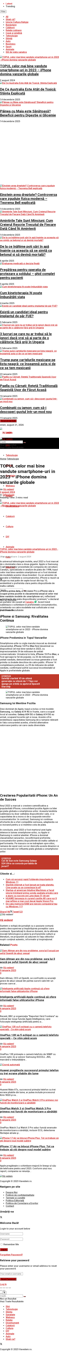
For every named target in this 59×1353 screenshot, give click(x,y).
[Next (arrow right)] (4, 1290)
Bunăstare (11, 25)
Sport (8, 46)
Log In (3, 1284)
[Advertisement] (29, 153)
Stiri (8, 1306)
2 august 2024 (7, 492)
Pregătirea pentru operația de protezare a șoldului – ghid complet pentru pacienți (27, 274)
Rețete (9, 1320)
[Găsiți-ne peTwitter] (1, 1217)
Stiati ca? (10, 1339)
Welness (10, 485)
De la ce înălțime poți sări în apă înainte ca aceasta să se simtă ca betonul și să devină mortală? (26, 251)
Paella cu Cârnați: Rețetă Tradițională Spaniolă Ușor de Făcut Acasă (29, 388)
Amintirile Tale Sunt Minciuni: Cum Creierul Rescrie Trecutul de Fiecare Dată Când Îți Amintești (28, 225)
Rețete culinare (13, 30)
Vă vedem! (8, 489)
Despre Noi (11, 1192)
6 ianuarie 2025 (8, 1008)
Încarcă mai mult (8, 421)
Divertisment (12, 1322)
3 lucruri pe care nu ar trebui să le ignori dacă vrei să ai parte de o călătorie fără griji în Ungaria (26, 338)
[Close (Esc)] (1, 1287)
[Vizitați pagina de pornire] (6, 432)
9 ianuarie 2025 (8, 970)
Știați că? (10, 19)
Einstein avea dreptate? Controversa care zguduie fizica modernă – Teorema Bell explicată (28, 199)
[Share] (4, 1287)
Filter (3, 11)
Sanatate (10, 1314)
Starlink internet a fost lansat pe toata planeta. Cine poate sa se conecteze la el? (30, 886)
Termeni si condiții (15, 1197)
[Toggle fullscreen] (7, 1287)
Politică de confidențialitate (20, 1195)
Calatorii (10, 516)
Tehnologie (12, 35)
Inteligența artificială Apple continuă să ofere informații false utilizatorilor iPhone (28, 998)
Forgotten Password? (11, 1254)
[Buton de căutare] (24, 442)
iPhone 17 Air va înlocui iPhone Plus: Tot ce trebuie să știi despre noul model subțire (27, 1148)
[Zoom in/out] (10, 1287)
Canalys (29, 602)
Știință (9, 38)
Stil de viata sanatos (16, 52)
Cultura (9, 526)
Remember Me (11, 1244)
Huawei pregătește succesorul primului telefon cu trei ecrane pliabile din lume (29, 1072)
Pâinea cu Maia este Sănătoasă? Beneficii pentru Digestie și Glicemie (28, 113)
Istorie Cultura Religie (17, 22)
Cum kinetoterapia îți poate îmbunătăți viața (21, 295)
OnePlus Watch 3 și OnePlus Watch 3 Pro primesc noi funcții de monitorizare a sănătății (28, 1110)
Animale (10, 49)
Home (3, 458)
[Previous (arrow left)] (1, 1290)
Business (10, 44)
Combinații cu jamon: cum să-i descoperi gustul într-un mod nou (26, 410)
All (7, 16)
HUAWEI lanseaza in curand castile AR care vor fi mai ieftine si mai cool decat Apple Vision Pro (31, 900)
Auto (8, 41)
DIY (7, 536)
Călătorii (10, 27)
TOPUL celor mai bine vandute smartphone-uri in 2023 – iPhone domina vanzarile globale (25, 70)
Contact (10, 1206)
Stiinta (9, 1312)
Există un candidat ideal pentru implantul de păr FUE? (24, 314)
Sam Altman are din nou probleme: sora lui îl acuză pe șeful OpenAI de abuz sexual (27, 960)
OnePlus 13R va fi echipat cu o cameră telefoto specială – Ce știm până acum (29, 1037)
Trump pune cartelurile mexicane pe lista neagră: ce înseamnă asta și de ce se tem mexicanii (28, 364)
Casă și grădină (14, 33)
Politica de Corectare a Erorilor (22, 1203)
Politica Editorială (15, 1200)
